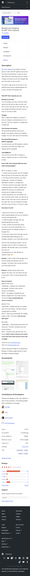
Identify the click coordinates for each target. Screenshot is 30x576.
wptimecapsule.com (13, 345)
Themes (18, 514)
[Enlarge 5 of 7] (26, 363)
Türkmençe (8, 554)
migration (20, 453)
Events (18, 527)
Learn (3, 524)
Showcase (19, 511)
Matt (4, 541)
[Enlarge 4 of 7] (12, 388)
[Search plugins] (18, 12)
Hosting (4, 516)
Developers (5, 530)
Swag (18, 533)
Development (7, 56)
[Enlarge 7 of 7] (26, 381)
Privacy (4, 519)
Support (5, 60)
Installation (6, 51)
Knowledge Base (15, 342)
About (3, 511)
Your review (5, 485)
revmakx (6, 33)
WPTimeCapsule (9, 423)
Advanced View (6, 458)
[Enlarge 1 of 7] (12, 363)
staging (26, 453)
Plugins (18, 516)
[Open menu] (27, 2)
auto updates (20, 450)
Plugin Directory (6, 7)
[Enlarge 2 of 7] (12, 371)
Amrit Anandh (9, 418)
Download (5, 37)
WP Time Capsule (7, 69)
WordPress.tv (6, 533)
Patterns (18, 519)
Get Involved (20, 524)
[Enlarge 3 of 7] (12, 383)
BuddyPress (6, 547)
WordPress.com (7, 538)
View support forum (7, 501)
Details (5, 43)
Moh (6, 412)
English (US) (25, 446)
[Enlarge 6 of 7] (26, 378)
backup (26, 450)
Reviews (5, 47)
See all (26, 485)
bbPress (5, 544)
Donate (19, 530)
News (3, 514)
